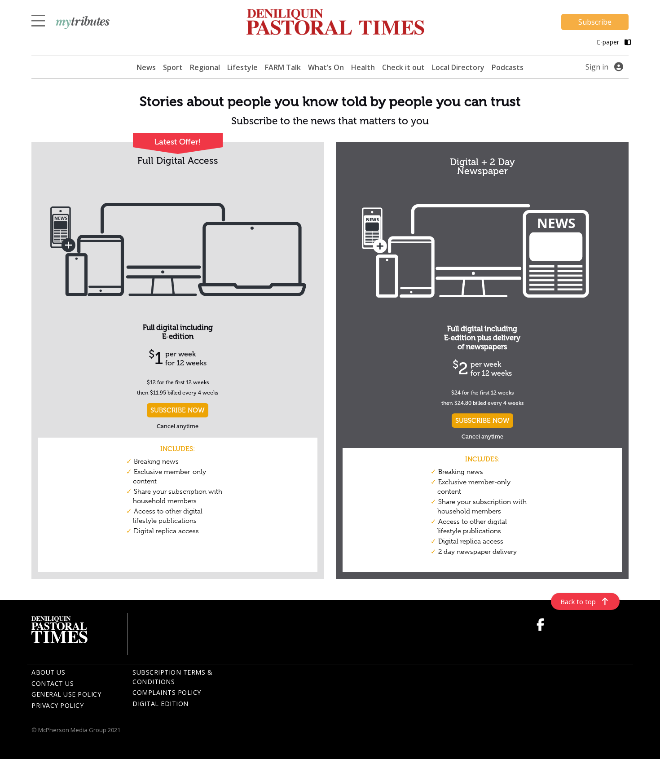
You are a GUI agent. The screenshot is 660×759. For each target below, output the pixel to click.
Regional (205, 67)
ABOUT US (48, 672)
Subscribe (595, 22)
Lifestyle (242, 67)
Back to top (578, 601)
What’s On (326, 67)
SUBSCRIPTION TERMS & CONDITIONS (172, 677)
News (146, 67)
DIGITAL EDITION (160, 703)
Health (363, 67)
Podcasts (508, 67)
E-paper (609, 42)
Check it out (403, 67)
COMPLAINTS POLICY (166, 692)
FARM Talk (283, 67)
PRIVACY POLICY (57, 705)
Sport (173, 67)
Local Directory (458, 67)
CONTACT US (52, 683)
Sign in (596, 67)
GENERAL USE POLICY (66, 694)
